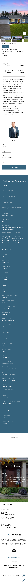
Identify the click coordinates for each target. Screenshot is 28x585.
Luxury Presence (14, 567)
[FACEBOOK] (8, 557)
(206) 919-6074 (6, 152)
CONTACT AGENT (14, 167)
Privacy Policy (20, 575)
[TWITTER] (19, 557)
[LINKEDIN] (16, 557)
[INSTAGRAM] (12, 557)
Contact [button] (14, 493)
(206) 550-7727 (8, 518)
